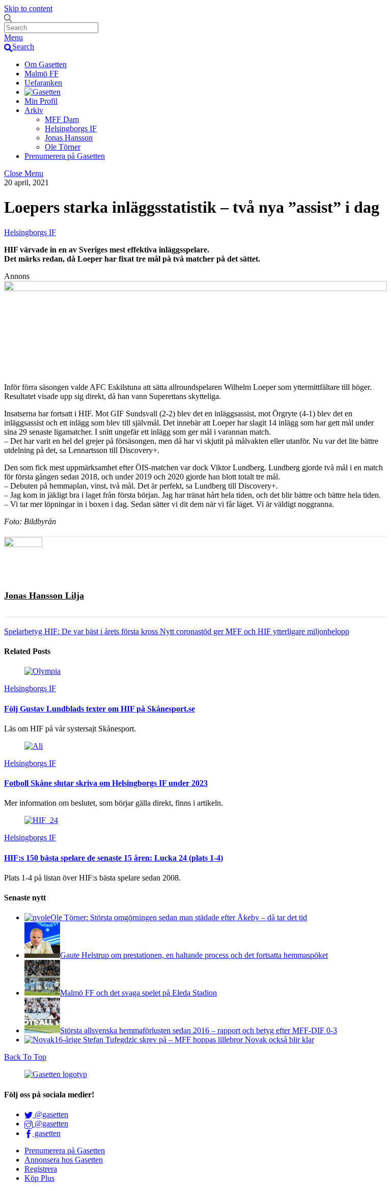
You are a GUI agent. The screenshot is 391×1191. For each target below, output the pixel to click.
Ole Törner (62, 147)
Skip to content (28, 8)
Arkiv (33, 110)
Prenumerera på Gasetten (64, 156)
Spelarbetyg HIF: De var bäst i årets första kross (81, 631)
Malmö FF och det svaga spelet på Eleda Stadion (138, 992)
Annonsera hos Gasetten (63, 1159)
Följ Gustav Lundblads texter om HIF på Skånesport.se (99, 708)
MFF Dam (62, 119)
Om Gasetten (45, 64)
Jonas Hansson (69, 137)
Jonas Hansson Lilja (44, 595)
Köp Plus (39, 1178)
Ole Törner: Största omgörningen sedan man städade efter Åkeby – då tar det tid (178, 917)
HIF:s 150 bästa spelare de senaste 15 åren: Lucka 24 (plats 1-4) (113, 858)
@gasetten (50, 1114)
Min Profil (41, 101)
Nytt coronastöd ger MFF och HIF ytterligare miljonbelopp (253, 631)
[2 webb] (195, 288)
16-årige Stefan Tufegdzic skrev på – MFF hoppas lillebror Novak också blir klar (184, 1039)
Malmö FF (41, 73)
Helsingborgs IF (71, 128)
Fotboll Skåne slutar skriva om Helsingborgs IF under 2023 (106, 783)
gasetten (47, 1133)
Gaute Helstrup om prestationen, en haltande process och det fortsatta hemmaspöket (194, 955)
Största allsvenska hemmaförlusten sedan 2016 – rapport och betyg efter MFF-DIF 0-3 (198, 1030)
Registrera (40, 1169)
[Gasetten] (42, 92)
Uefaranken (43, 82)
